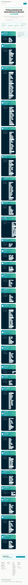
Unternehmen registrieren (19, 564)
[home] (6, 1)
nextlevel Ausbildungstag (14, 565)
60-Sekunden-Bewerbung (14, 567)
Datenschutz (17, 581)
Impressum (20, 581)
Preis (18, 565)
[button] (26, 2)
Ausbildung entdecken (13, 564)
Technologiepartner (3, 566)
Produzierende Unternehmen (2, 565)
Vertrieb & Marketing (13, 574)
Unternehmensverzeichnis (21, 33)
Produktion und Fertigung (14, 569)
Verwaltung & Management (13, 573)
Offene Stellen (19, 36)
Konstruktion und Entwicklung (14, 571)
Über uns (19, 566)
